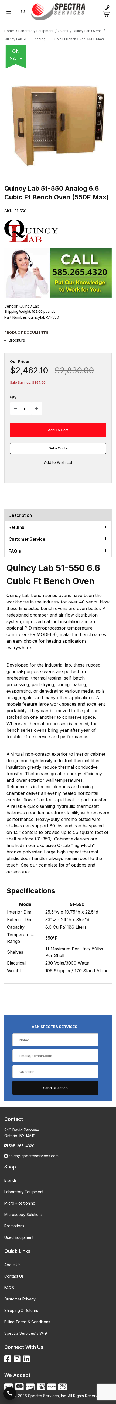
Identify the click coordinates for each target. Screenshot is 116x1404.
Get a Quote (58, 448)
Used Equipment (18, 1237)
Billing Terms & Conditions (27, 1321)
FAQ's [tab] (15, 551)
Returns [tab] (16, 527)
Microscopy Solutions (23, 1214)
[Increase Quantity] (36, 408)
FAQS (9, 1287)
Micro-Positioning (19, 1203)
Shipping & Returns (21, 1310)
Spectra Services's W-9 (25, 1333)
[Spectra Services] (58, 11)
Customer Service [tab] (27, 539)
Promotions (14, 1226)
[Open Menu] (8, 12)
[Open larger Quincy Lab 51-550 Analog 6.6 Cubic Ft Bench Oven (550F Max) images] (58, 125)
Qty (13, 397)
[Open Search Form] (23, 12)
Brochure (17, 340)
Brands (10, 1180)
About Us (12, 1264)
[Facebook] (7, 1359)
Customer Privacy (20, 1299)
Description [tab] (20, 515)
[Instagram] (17, 1359)
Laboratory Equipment (23, 1191)
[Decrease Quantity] (15, 408)
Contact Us (14, 1276)
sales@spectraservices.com (34, 1155)
